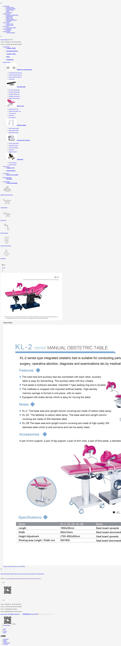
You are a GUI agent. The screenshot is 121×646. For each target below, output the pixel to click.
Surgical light (11, 79)
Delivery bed (9, 17)
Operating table (9, 16)
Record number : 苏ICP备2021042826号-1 (10, 614)
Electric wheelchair (13, 162)
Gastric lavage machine (13, 147)
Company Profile (10, 7)
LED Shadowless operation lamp (15, 72)
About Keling (6, 6)
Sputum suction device (13, 145)
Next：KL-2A (18, 566)
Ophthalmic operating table (14, 96)
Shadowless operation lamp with (15, 74)
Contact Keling (6, 31)
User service (6, 26)
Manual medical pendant (14, 130)
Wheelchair (8, 21)
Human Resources (7, 28)
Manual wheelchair (12, 164)
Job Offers (8, 30)
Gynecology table (12, 113)
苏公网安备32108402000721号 (46, 614)
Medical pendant (10, 18)
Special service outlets (11, 27)
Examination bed (12, 117)
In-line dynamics (10, 25)
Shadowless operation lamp (12, 15)
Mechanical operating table (14, 98)
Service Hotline (4, 39)
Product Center (6, 13)
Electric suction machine (14, 143)
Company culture (10, 10)
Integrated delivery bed (13, 109)
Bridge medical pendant (13, 132)
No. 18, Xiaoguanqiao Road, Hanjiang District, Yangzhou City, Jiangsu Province (23, 578)
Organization (9, 12)
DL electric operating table (14, 92)
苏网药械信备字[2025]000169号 (30, 614)
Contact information (10, 32)
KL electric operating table (14, 89)
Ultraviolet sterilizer (13, 151)
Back (24, 566)
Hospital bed (11, 115)
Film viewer (11, 149)
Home (2, 573)
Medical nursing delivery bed (15, 111)
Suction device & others (11, 20)
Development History (11, 8)
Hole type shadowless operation (15, 76)
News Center (6, 22)
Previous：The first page (8, 566)
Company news (9, 23)
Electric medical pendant (14, 128)
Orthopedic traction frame (14, 94)
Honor (7, 11)
